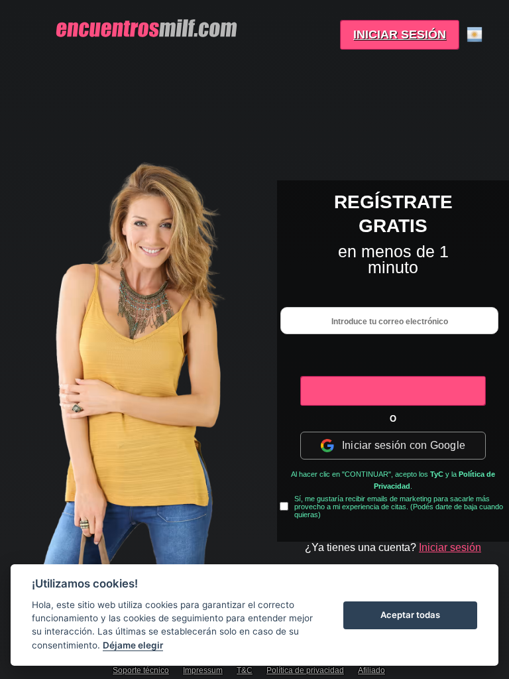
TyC (436, 474)
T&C (245, 670)
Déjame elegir (133, 645)
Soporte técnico (141, 670)
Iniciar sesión (450, 547)
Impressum (203, 670)
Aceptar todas (410, 614)
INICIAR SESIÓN (399, 34)
